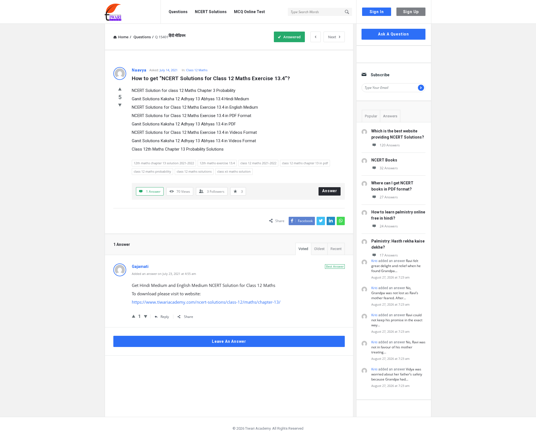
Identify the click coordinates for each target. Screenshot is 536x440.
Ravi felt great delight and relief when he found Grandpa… (396, 265)
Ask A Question (393, 34)
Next (332, 36)
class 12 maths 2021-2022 (258, 163)
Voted (303, 249)
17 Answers (389, 255)
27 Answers (389, 197)
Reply (165, 316)
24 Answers (389, 226)
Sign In (377, 11)
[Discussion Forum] (133, 12)
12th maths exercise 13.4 (217, 163)
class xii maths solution (234, 171)
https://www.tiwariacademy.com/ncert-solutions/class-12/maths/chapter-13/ (206, 302)
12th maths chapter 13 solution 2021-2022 (164, 163)
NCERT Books (384, 160)
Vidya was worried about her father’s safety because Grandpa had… (396, 374)
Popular (371, 116)
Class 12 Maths (196, 70)
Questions (178, 11)
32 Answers (389, 168)
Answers (390, 116)
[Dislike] (120, 105)
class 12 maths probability (152, 171)
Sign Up (411, 11)
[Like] (120, 89)
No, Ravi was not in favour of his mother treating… (398, 347)
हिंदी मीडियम (177, 35)
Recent (336, 249)
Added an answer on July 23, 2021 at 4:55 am (164, 274)
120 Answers (390, 145)
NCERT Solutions (211, 11)
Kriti (374, 260)
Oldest (319, 249)
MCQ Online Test (249, 11)
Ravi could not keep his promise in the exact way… (396, 320)
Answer (329, 191)
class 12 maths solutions (194, 171)
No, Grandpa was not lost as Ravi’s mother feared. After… (394, 293)
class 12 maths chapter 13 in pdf (305, 163)
